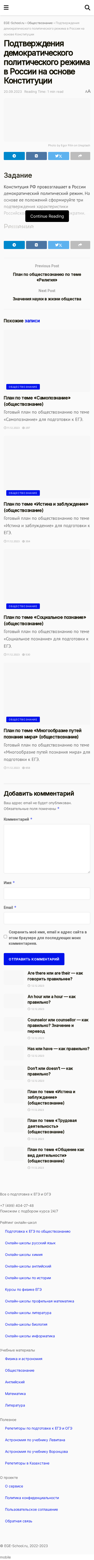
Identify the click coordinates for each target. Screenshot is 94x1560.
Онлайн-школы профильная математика (39, 1301)
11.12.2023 (13, 427)
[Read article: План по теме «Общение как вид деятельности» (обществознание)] (14, 1154)
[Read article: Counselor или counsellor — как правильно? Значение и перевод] (14, 1024)
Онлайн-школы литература (28, 1312)
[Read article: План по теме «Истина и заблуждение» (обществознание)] (47, 467)
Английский (15, 1382)
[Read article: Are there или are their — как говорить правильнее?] (14, 977)
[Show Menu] (6, 7)
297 (27, 427)
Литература (15, 1405)
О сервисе (14, 1486)
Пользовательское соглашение (31, 1509)
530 (27, 654)
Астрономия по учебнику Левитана (35, 1440)
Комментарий (18, 819)
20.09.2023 (13, 91)
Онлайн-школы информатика (30, 1336)
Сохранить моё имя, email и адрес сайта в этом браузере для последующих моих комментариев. (48, 937)
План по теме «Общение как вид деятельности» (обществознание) (56, 1155)
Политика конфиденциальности (32, 1498)
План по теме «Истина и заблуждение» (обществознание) (51, 1097)
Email (10, 907)
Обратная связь (18, 1521)
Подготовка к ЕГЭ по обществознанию (37, 1231)
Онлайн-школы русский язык (30, 1243)
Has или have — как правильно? (58, 1048)
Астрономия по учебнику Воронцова (36, 1451)
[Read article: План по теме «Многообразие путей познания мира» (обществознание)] (47, 694)
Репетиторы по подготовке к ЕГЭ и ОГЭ (38, 1428)
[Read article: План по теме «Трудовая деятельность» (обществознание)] (14, 1125)
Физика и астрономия (23, 1358)
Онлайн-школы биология (26, 1324)
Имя (9, 882)
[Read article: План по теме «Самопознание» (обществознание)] (47, 361)
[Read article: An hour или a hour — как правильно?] (14, 1001)
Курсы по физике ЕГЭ (23, 1289)
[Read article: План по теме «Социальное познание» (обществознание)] (47, 580)
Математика (15, 1393)
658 (27, 767)
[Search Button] (87, 7)
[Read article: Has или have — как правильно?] (14, 1053)
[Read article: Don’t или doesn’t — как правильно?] (14, 1073)
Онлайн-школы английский (28, 1266)
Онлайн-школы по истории (28, 1278)
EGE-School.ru (14, 23)
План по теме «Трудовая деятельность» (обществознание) (52, 1126)
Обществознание (40, 23)
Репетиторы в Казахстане (27, 1463)
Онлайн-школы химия (24, 1254)
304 (27, 541)
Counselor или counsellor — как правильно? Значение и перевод (58, 1025)
